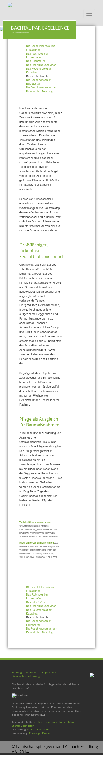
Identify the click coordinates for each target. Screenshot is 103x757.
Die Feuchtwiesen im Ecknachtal (38, 81)
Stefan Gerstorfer (38, 729)
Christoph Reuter (39, 733)
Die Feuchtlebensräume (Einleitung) (40, 47)
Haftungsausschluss (24, 672)
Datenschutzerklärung (26, 676)
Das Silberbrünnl (36, 61)
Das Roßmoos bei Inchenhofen (37, 55)
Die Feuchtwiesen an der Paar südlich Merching (41, 89)
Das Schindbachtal (37, 76)
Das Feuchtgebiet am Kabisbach (39, 70)
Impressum (49, 672)
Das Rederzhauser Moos (41, 65)
